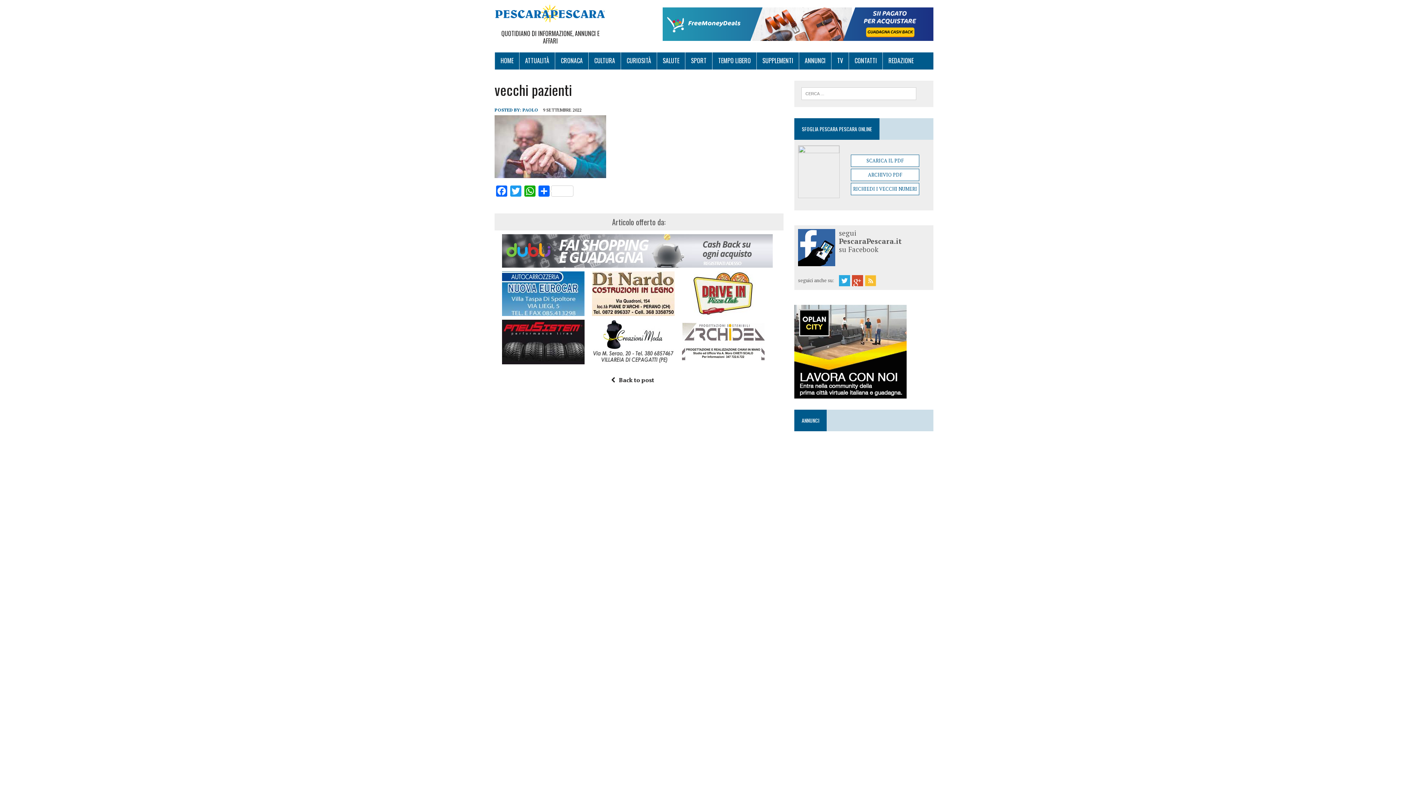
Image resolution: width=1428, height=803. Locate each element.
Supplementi (777, 60)
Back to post (636, 380)
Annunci (815, 60)
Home (507, 60)
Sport (699, 60)
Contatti (866, 60)
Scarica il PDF (885, 160)
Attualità (537, 60)
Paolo (530, 110)
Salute (671, 60)
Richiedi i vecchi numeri (885, 189)
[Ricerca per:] (858, 93)
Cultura (604, 60)
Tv (840, 60)
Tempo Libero (734, 60)
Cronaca (572, 60)
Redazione (901, 60)
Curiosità (639, 60)
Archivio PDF (885, 174)
